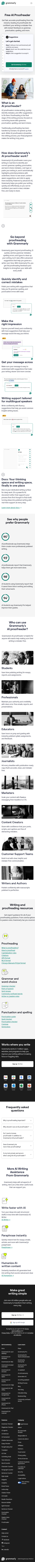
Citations (5, 955)
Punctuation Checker (5, 1513)
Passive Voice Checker (5, 1518)
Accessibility (21, 1475)
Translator (5, 1450)
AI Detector (5, 1434)
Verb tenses (6, 991)
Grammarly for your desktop (8, 1352)
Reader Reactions (7, 1499)
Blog (19, 1386)
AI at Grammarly (23, 1373)
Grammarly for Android (6, 1412)
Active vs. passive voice (10, 996)
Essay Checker (6, 1443)
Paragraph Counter (7, 1470)
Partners (20, 1449)
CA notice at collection (21, 1468)
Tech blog (21, 1389)
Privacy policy (22, 1455)
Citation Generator (7, 1440)
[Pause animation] (3, 225)
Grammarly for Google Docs (6, 1394)
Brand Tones (5, 1486)
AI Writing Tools (6, 1457)
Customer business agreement (23, 1463)
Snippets (4, 1479)
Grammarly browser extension (8, 1366)
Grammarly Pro (22, 1352)
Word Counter (6, 1463)
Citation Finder (6, 1493)
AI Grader (5, 1496)
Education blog (22, 1393)
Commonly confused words (12, 994)
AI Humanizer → (8, 1275)
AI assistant (21, 1370)
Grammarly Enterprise (21, 1361)
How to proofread (8, 950)
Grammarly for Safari (6, 1376)
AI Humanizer (6, 1437)
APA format (6, 958)
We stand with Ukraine (22, 1431)
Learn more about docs (11, 508)
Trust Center (22, 1452)
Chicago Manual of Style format (14, 963)
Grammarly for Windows (6, 1357)
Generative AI (22, 1376)
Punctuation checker (10, 1022)
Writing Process (22, 1383)
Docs (3, 1348)
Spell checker (7, 1019)
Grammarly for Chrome (6, 1371)
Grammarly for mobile (6, 1399)
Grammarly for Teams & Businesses (24, 1356)
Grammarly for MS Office (7, 1389)
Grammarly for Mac (7, 1362)
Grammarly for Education (22, 1366)
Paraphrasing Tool (7, 1447)
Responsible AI (22, 1436)
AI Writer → (6, 1220)
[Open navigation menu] (31, 3)
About (20, 1427)
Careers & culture (23, 1439)
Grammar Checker (7, 1424)
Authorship (5, 1489)
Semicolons (6, 1027)
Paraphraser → (7, 1247)
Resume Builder (6, 1502)
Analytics (4, 1483)
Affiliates (20, 1445)
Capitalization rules (9, 953)
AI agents (4, 1430)
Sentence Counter (7, 1473)
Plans (19, 1348)
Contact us (5, 1536)
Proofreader (5, 1522)
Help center (5, 1533)
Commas (5, 1024)
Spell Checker (6, 1506)
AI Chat (4, 1453)
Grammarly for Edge (8, 1385)
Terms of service (23, 1458)
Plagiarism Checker (7, 1427)
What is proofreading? (10, 948)
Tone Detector (6, 1460)
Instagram (6, 1543)
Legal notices (22, 1478)
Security (20, 1472)
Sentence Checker (7, 1509)
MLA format (6, 961)
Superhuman (24, 1424)
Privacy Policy (6, 1333)
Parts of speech (8, 989)
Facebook (6, 1540)
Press (19, 1442)
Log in (26, 69)
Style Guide (5, 1476)
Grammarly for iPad (7, 1408)
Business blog (22, 1396)
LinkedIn (6, 1549)
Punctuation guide (9, 1017)
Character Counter (7, 1466)
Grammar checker (8, 986)
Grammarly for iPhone (6, 1404)
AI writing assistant (23, 1380)
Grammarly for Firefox (6, 1381)
